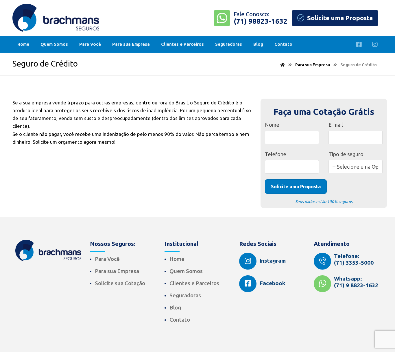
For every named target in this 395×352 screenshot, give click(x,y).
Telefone (275, 154)
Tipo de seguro (345, 154)
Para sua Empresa (117, 271)
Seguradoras (185, 295)
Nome (272, 125)
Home (176, 259)
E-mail (335, 125)
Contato (179, 319)
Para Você (107, 259)
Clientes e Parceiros (194, 283)
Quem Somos (186, 271)
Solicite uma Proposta (296, 186)
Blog (175, 307)
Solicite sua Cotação (120, 283)
